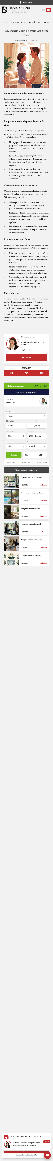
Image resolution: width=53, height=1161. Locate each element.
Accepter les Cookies (26, 1151)
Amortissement (10, 442)
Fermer (46, 1142)
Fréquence (30, 442)
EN (48, 9)
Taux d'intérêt (31, 432)
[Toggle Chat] (47, 1155)
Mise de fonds (10, 421)
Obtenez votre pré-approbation (26, 392)
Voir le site (27, 463)
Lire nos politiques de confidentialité (26, 1155)
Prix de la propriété (11, 412)
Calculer (14, 455)
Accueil (6, 22)
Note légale (11, 463)
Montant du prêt (11, 432)
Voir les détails (43, 463)
